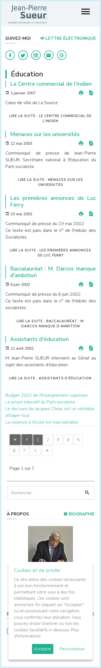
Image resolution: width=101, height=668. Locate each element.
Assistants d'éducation (39, 339)
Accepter (42, 649)
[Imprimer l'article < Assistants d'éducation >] (81, 348)
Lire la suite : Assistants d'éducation (50, 378)
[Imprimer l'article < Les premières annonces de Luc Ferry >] (81, 214)
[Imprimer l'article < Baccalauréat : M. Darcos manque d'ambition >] (81, 284)
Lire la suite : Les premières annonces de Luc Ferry (50, 253)
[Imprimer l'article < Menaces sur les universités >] (81, 143)
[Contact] (49, 55)
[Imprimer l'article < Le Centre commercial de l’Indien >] (81, 93)
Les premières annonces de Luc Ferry (53, 201)
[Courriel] (61, 55)
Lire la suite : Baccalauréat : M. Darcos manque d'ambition (51, 323)
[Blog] (36, 55)
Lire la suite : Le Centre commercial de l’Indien (50, 118)
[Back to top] (83, 650)
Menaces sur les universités (45, 134)
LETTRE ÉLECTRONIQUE (70, 38)
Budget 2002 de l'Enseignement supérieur (46, 395)
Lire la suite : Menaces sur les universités (50, 182)
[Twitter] (23, 55)
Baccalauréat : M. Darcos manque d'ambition (53, 272)
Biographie (81, 514)
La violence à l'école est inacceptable (41, 422)
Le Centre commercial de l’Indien (51, 84)
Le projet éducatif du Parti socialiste (40, 402)
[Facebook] (10, 55)
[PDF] (91, 93)
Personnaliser (72, 649)
